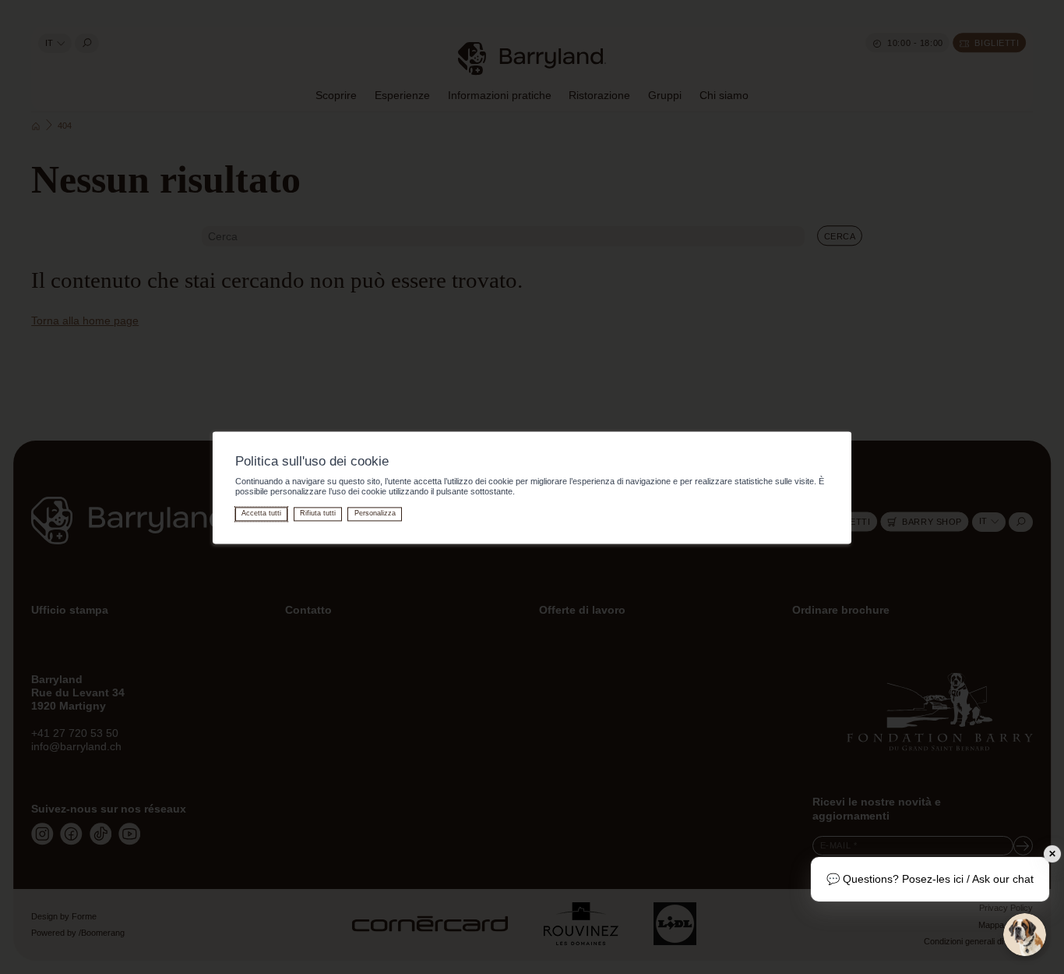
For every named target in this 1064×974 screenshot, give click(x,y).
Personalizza (375, 514)
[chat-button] (1024, 934)
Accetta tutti (261, 514)
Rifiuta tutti (318, 514)
